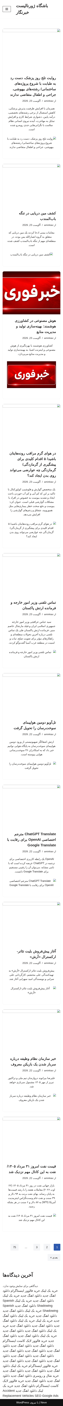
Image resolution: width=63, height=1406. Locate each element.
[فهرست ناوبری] (7, 9)
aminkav (48, 101)
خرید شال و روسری (46, 1375)
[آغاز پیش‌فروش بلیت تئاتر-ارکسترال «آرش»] (31, 923)
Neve (44, 1402)
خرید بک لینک (49, 1290)
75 (14, 1247)
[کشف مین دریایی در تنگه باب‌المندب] (31, 185)
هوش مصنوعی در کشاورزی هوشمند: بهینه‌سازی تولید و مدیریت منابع (35, 326)
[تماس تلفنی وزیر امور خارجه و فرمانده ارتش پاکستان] (31, 574)
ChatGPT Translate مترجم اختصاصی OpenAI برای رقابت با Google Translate (31, 839)
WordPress (22, 1402)
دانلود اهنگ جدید (31, 1295)
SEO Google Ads (46, 1395)
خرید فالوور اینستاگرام (25, 1290)
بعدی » (54, 1257)
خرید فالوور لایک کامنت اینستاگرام (25, 1341)
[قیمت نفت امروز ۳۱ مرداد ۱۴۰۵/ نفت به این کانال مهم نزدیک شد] (31, 1138)
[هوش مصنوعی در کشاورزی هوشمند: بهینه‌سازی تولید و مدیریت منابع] (31, 293)
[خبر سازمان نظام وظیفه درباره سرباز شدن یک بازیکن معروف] (31, 1031)
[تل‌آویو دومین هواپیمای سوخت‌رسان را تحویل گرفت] (31, 694)
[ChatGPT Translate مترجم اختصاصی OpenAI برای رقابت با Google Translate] (31, 806)
